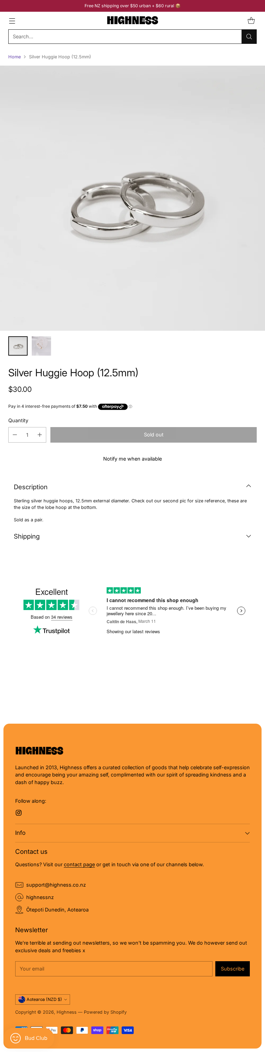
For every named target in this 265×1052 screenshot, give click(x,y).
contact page (79, 864)
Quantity (18, 420)
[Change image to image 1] (18, 346)
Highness (67, 1012)
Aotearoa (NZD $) (44, 999)
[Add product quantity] (39, 434)
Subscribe (232, 969)
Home (14, 56)
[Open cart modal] (251, 20)
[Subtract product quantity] (15, 434)
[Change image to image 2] (41, 346)
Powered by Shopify (105, 1012)
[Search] (249, 36)
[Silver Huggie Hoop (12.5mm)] (132, 198)
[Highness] (132, 20)
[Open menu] (12, 20)
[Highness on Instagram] (18, 814)
